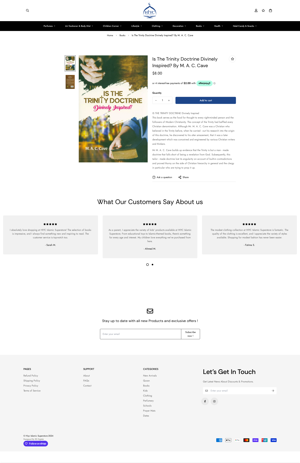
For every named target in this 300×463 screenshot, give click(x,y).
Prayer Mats (149, 410)
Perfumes (48, 26)
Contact (87, 385)
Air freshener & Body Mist (77, 26)
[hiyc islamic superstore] (150, 10)
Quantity (157, 93)
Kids (145, 390)
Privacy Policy (30, 385)
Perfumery (148, 400)
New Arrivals (150, 375)
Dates (146, 415)
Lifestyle (135, 26)
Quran (146, 380)
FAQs (86, 380)
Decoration (178, 26)
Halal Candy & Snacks (243, 26)
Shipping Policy (31, 380)
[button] (270, 10)
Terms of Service (31, 390)
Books (199, 26)
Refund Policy (30, 375)
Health (217, 26)
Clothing (156, 26)
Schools (147, 405)
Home (110, 35)
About (86, 375)
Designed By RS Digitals (33, 439)
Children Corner (111, 26)
